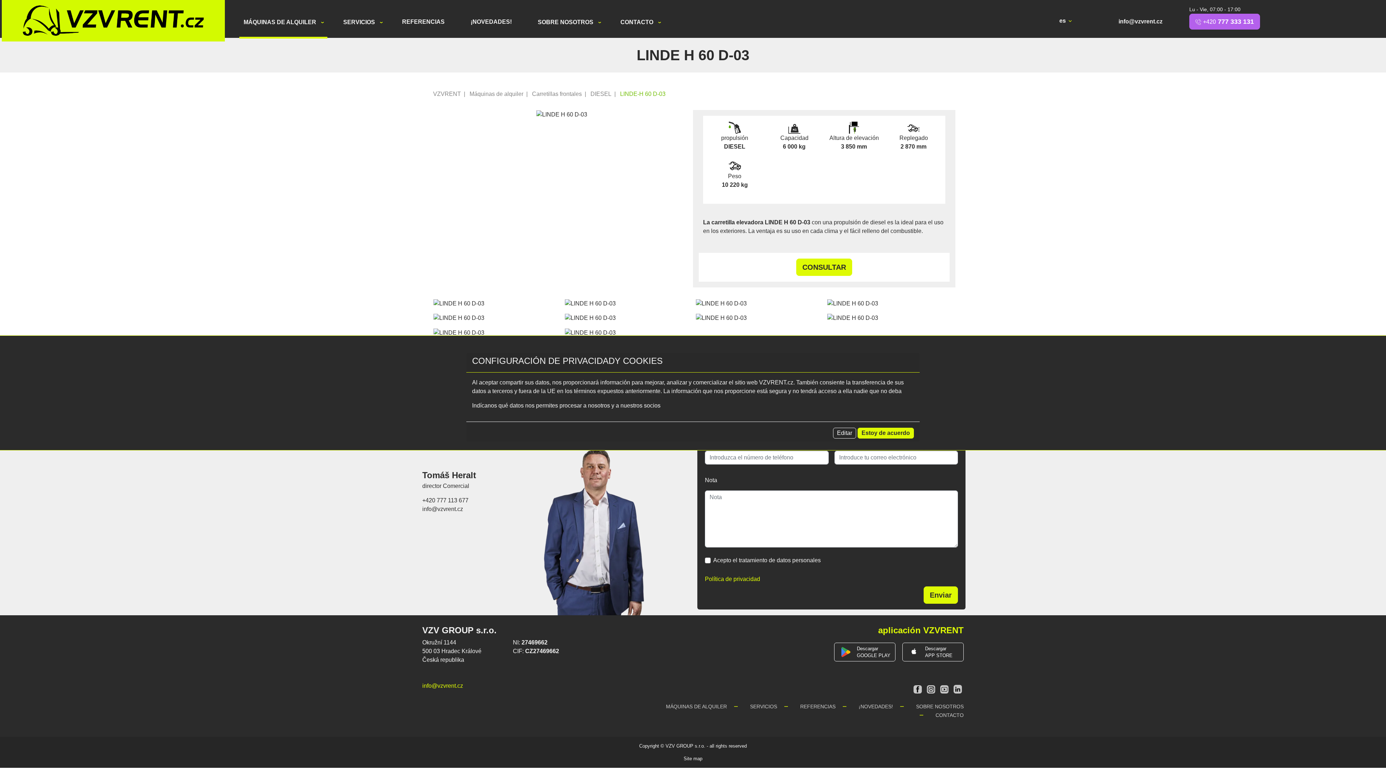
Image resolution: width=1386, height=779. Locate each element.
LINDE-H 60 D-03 (643, 94)
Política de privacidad (732, 579)
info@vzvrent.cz (1141, 21)
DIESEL (600, 94)
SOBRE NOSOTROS (566, 22)
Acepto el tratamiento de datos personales (767, 560)
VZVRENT (447, 94)
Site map (693, 758)
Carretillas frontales (557, 94)
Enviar (941, 595)
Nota (711, 480)
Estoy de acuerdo (886, 433)
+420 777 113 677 (445, 500)
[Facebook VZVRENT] (918, 689)
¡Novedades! (491, 22)
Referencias (423, 22)
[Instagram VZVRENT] (932, 689)
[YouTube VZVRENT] (945, 689)
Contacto (637, 22)
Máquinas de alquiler (281, 22)
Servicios (359, 22)
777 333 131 (1228, 21)
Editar (844, 433)
